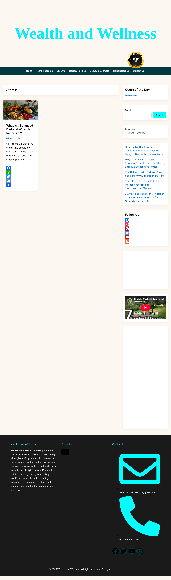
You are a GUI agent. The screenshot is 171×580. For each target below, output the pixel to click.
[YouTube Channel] (145, 237)
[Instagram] (145, 224)
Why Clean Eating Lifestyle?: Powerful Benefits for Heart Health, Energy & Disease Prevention (145, 163)
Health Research (44, 71)
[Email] (20, 181)
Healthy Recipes (77, 71)
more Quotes (131, 95)
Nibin (118, 569)
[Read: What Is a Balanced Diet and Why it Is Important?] (20, 109)
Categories (130, 129)
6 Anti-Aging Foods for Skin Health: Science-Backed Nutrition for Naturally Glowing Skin (145, 197)
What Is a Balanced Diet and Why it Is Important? (19, 129)
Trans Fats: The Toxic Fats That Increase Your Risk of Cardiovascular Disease (143, 185)
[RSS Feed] (145, 241)
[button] (139, 71)
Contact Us (138, 71)
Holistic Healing (121, 71)
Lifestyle (61, 71)
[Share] (20, 185)
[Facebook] (20, 168)
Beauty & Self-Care (99, 71)
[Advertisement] (145, 270)
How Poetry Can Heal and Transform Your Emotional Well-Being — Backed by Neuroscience (144, 151)
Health (28, 71)
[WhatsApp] (20, 172)
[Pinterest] (145, 229)
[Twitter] (20, 176)
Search (128, 110)
